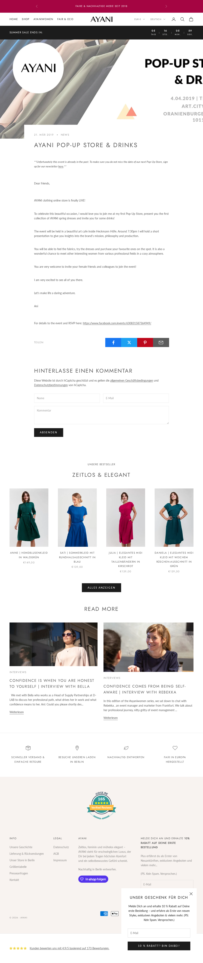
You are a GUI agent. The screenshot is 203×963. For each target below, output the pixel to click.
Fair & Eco (65, 19)
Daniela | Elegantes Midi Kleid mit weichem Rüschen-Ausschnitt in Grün (174, 559)
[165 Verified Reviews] (101, 821)
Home (14, 19)
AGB (56, 853)
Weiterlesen (17, 712)
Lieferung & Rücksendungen (27, 853)
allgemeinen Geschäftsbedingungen (131, 380)
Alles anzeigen (102, 587)
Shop (25, 19)
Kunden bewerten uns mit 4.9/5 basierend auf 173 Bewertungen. (69, 948)
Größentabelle (18, 866)
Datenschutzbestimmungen (51, 385)
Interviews (18, 672)
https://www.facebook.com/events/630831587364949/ (117, 323)
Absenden (48, 432)
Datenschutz (61, 847)
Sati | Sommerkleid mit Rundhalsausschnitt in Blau (77, 557)
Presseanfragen (19, 873)
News (65, 135)
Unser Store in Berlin (22, 860)
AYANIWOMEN (43, 19)
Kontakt (14, 879)
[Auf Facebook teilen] (113, 342)
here (60, 166)
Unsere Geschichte (21, 847)
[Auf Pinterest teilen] (145, 342)
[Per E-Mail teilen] (161, 342)
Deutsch (155, 19)
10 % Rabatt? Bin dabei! (159, 945)
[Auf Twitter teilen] (129, 342)
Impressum (60, 860)
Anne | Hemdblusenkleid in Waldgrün (29, 555)
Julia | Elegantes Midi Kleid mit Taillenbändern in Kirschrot (125, 559)
